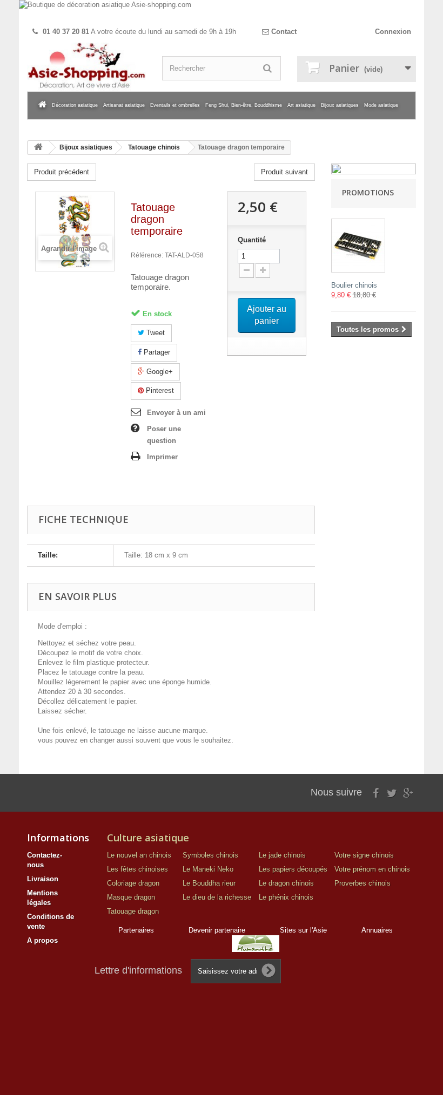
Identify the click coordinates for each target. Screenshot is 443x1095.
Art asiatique (301, 105)
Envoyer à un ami (176, 413)
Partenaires (136, 930)
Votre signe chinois (364, 855)
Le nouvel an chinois (139, 855)
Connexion (393, 32)
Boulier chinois (354, 285)
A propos (42, 940)
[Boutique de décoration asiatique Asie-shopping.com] (221, 11)
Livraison (42, 879)
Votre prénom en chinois (372, 869)
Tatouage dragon (133, 911)
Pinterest (159, 390)
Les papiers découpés (293, 869)
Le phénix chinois (286, 897)
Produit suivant (284, 172)
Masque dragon (131, 897)
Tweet (154, 333)
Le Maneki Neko (208, 869)
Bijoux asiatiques (340, 105)
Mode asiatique (381, 105)
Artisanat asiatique (124, 105)
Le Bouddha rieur (209, 883)
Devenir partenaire (217, 930)
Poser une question (164, 435)
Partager (156, 352)
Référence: (147, 255)
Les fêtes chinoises (137, 869)
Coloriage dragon (133, 883)
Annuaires (377, 930)
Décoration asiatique (75, 105)
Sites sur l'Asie (303, 930)
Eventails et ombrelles (175, 105)
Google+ (158, 372)
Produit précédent (61, 172)
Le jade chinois (282, 855)
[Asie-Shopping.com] (86, 67)
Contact (283, 32)
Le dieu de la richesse (217, 897)
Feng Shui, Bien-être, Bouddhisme (243, 105)
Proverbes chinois (362, 883)
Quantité (252, 240)
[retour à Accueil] (38, 147)
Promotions (368, 192)
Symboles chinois (210, 855)
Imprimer (162, 457)
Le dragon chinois (286, 883)
